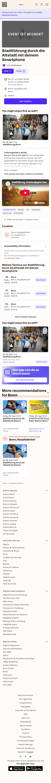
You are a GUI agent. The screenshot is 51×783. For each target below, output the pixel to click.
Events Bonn (8, 497)
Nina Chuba (8, 668)
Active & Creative (11, 567)
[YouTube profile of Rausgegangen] (30, 756)
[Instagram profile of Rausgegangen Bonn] (21, 756)
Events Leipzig (9, 524)
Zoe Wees (7, 652)
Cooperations (25, 703)
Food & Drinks (9, 584)
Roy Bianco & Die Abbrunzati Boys (18, 658)
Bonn (5, 483)
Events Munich (10, 527)
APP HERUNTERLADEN (30, 380)
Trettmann (8, 675)
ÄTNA (5, 671)
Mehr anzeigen (11, 170)
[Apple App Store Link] (16, 768)
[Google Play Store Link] (34, 768)
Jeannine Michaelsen (12, 648)
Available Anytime (9, 209)
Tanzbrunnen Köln (11, 598)
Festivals (7, 580)
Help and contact (25, 695)
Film (5, 560)
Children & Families (12, 557)
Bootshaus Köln (10, 611)
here (18, 258)
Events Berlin (9, 494)
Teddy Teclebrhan (10, 662)
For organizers (25, 699)
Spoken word (9, 577)
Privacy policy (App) (25, 740)
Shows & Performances (13, 547)
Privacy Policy (25, 737)
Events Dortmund (11, 507)
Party (5, 554)
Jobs (25, 714)
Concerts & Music (11, 551)
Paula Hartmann (10, 678)
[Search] (36, 4)
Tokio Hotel (8, 681)
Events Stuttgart (10, 530)
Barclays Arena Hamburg (14, 621)
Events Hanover (10, 520)
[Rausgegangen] (4, 4)
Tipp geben (25, 706)
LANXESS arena (10, 624)
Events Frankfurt (10, 514)
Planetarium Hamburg (13, 608)
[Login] (41, 4)
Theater (6, 574)
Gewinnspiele (26, 725)
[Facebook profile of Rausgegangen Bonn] (25, 756)
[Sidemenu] (47, 4)
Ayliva (5, 655)
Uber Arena (8, 601)
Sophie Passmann (11, 645)
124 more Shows (15, 84)
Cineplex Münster (11, 627)
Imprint (25, 733)
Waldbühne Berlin (11, 618)
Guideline (25, 729)
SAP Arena (7, 631)
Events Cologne (10, 504)
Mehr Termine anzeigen (25, 317)
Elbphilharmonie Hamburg (15, 595)
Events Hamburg (10, 517)
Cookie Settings (25, 744)
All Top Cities (8, 534)
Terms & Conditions (25, 748)
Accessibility (25, 721)
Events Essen (9, 510)
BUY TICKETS (25, 101)
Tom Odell (7, 685)
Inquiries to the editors (25, 710)
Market (6, 564)
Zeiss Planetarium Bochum (15, 614)
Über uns (26, 718)
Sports (6, 544)
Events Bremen (10, 501)
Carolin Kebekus (10, 665)
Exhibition (7, 570)
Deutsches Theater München (16, 604)
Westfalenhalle (9, 634)
